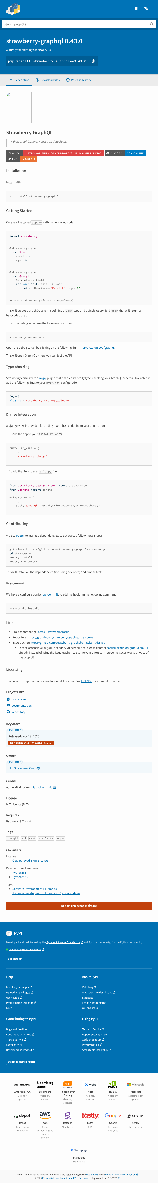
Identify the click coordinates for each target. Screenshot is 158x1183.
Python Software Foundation (63, 942)
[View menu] (136, 8)
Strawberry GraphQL (27, 768)
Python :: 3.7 (20, 877)
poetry (20, 535)
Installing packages (17, 987)
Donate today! (15, 959)
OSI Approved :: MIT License (30, 860)
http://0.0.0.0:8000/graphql (97, 347)
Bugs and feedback (17, 1029)
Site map (83, 1178)
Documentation (21, 705)
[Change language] (146, 8)
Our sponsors (90, 1008)
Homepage (18, 699)
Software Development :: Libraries (34, 889)
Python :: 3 (19, 872)
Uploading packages (18, 992)
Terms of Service (91, 1029)
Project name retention (19, 1003)
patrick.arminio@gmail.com (125, 648)
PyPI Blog (87, 987)
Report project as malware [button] (79, 905)
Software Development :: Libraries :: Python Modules (46, 893)
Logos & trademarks (94, 1003)
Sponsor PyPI (14, 1045)
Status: (25, 949)
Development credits (18, 1050)
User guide (12, 998)
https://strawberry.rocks (53, 631)
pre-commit (50, 594)
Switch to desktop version (22, 1062)
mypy (42, 378)
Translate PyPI (14, 1040)
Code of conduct (91, 1040)
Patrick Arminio (42, 787)
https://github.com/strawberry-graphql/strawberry (60, 637)
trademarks (92, 1174)
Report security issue (94, 1034)
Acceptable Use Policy (95, 1050)
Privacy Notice (90, 1045)
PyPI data (14, 730)
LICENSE (86, 681)
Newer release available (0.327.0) (31, 743)
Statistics (87, 998)
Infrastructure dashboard (97, 992)
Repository (18, 712)
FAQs (9, 1008)
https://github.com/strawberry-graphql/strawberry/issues (67, 642)
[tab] (19, 80)
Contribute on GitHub (18, 1034)
